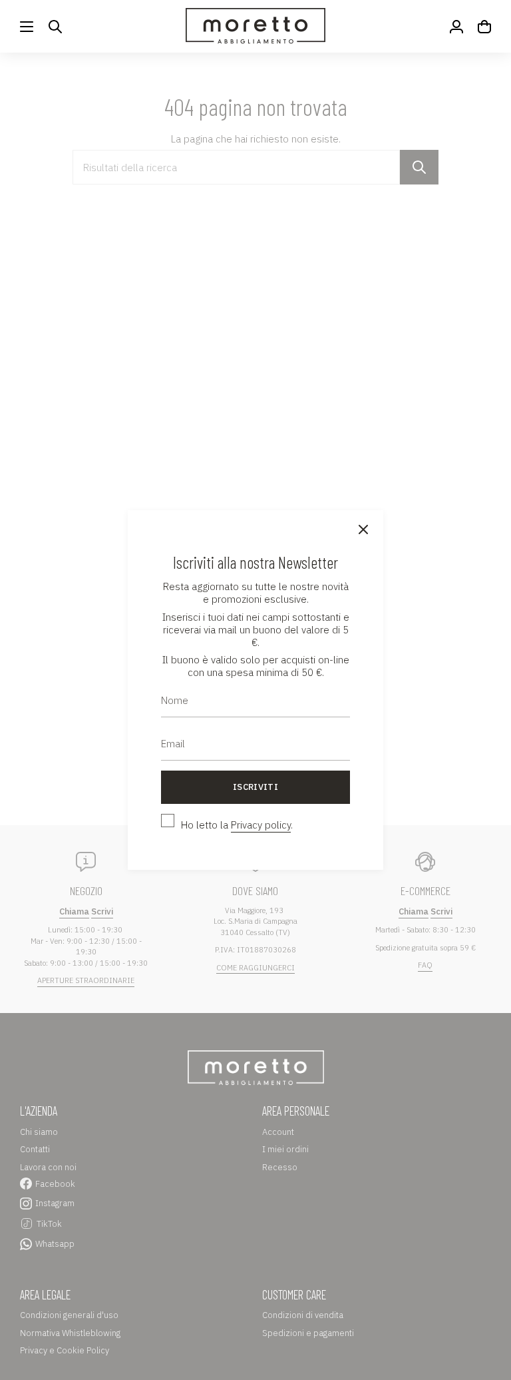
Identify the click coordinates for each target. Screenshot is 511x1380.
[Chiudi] (363, 530)
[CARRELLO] (484, 26)
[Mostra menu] (26, 26)
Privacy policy (261, 825)
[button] (55, 26)
